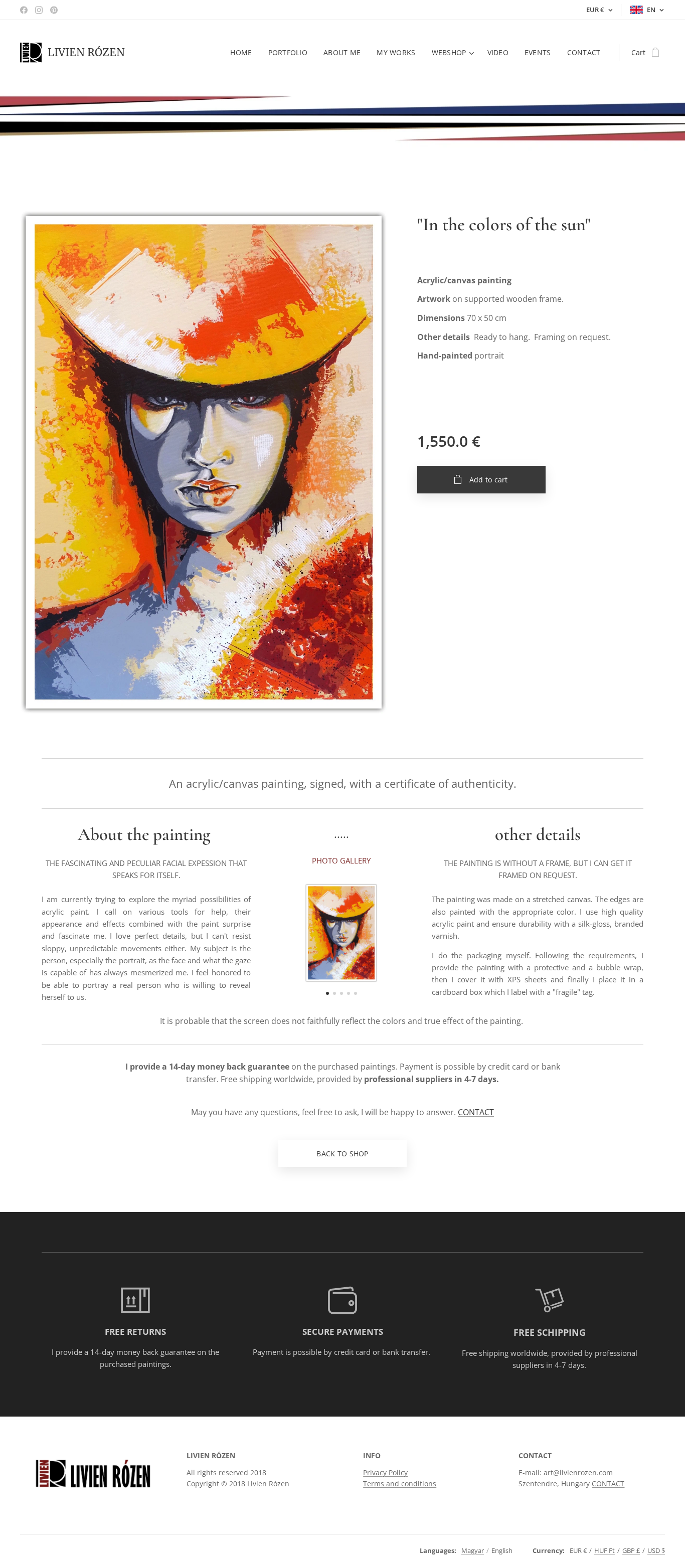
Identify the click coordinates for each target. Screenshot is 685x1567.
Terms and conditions (399, 1483)
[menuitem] (244, 52)
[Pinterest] (54, 10)
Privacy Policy (385, 1472)
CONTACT (476, 1112)
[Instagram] (39, 10)
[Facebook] (24, 10)
